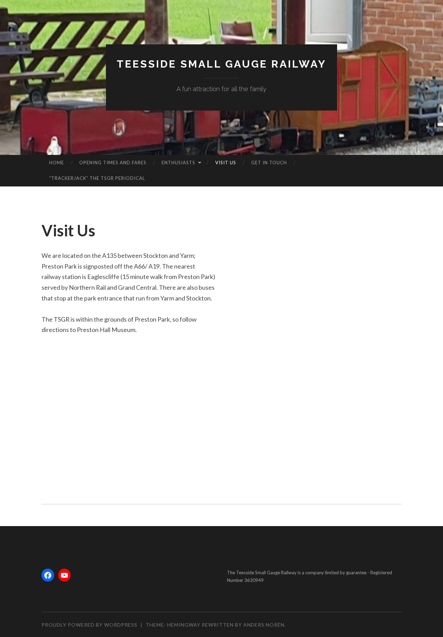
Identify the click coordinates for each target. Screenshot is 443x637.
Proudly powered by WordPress (89, 625)
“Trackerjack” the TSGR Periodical (97, 178)
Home (56, 162)
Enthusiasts (178, 162)
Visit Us (225, 162)
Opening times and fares (112, 162)
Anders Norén (263, 625)
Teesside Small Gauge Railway (221, 64)
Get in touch (269, 162)
